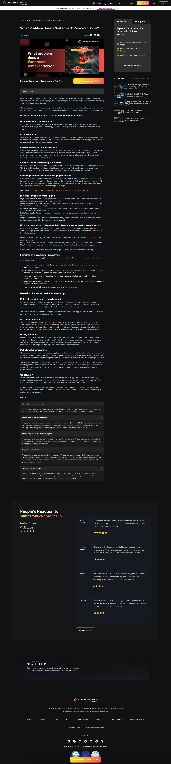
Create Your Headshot (106, 8)
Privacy (29, 720)
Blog (67, 720)
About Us (99, 720)
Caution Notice (116, 720)
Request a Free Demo (132, 65)
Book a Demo (143, 3)
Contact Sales (74, 728)
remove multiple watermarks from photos (84, 353)
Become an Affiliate (137, 720)
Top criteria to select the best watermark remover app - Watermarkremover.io (58, 190)
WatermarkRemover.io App (50, 322)
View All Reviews (85, 630)
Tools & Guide (82, 720)
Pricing (55, 720)
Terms (42, 720)
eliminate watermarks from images (84, 265)
